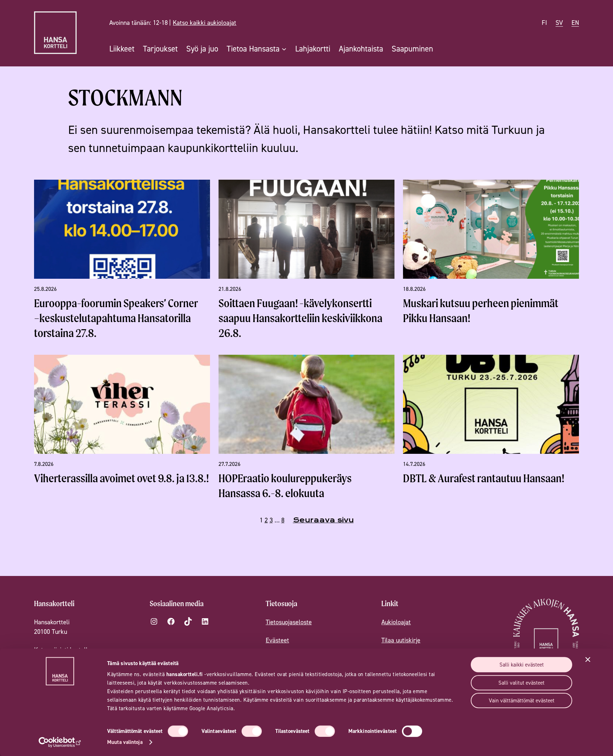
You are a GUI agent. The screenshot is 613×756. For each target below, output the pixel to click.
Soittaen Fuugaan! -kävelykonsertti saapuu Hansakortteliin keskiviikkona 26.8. (300, 318)
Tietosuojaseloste (289, 622)
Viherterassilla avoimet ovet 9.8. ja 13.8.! (121, 478)
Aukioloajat (396, 622)
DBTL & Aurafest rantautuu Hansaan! (483, 478)
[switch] (252, 731)
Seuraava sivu (323, 520)
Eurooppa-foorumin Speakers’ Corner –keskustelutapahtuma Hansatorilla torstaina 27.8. (116, 318)
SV (559, 22)
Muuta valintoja (125, 742)
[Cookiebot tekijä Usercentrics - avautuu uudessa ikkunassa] (60, 742)
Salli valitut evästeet (521, 682)
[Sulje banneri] (587, 659)
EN (575, 22)
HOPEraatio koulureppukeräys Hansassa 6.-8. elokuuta (285, 486)
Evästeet (277, 640)
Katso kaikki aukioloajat (204, 22)
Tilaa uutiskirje (400, 640)
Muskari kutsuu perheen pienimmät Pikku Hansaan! (480, 311)
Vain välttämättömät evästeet (521, 700)
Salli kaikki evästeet (521, 664)
